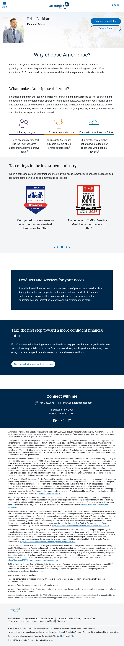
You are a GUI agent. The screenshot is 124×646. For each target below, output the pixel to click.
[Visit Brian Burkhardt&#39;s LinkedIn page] (69, 421)
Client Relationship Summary (69, 618)
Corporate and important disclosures (38, 618)
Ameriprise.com (14, 618)
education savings (28, 300)
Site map (61, 621)
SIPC (71, 636)
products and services (86, 288)
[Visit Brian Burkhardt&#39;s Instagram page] (63, 421)
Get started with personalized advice (33, 364)
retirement (74, 300)
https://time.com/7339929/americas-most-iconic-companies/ (33, 560)
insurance (92, 292)
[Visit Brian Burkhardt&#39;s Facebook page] (55, 421)
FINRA (62, 636)
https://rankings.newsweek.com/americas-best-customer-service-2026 (80, 526)
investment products (75, 292)
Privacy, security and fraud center (23, 621)
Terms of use (89, 618)
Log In (115, 4)
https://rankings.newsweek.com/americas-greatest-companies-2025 (47, 542)
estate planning (59, 300)
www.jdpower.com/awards (50, 493)
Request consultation (106, 21)
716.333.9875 (46, 402)
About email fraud (47, 621)
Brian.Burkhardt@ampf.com (77, 402)
